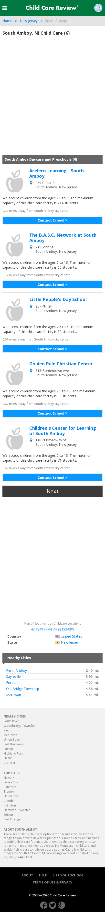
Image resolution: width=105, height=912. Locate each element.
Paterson (10, 787)
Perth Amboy (16, 670)
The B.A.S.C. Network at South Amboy (62, 238)
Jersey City (11, 782)
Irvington (10, 805)
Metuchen (10, 735)
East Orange (12, 819)
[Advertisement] (52, 97)
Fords (10, 682)
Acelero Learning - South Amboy (56, 173)
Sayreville (13, 676)
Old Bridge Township (22, 688)
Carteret (9, 763)
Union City (11, 796)
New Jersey (29, 20)
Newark (9, 778)
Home (7, 20)
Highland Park (13, 753)
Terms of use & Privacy (52, 882)
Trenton (9, 791)
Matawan (13, 695)
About (27, 875)
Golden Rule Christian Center (61, 364)
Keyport (9, 730)
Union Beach (12, 739)
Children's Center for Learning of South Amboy (62, 431)
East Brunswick (14, 744)
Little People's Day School (58, 299)
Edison (8, 749)
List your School (68, 875)
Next (53, 491)
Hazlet (8, 758)
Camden (9, 801)
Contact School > (52, 220)
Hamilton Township (17, 810)
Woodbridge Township (20, 726)
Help (43, 875)
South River (11, 721)
